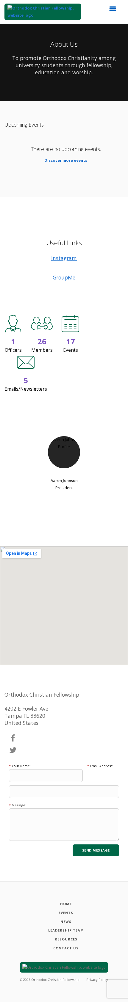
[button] (115, 10)
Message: (17, 805)
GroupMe (64, 277)
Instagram (64, 258)
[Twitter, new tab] (13, 750)
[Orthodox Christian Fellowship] (42, 12)
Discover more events (65, 160)
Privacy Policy (97, 979)
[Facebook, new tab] (13, 738)
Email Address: (100, 766)
